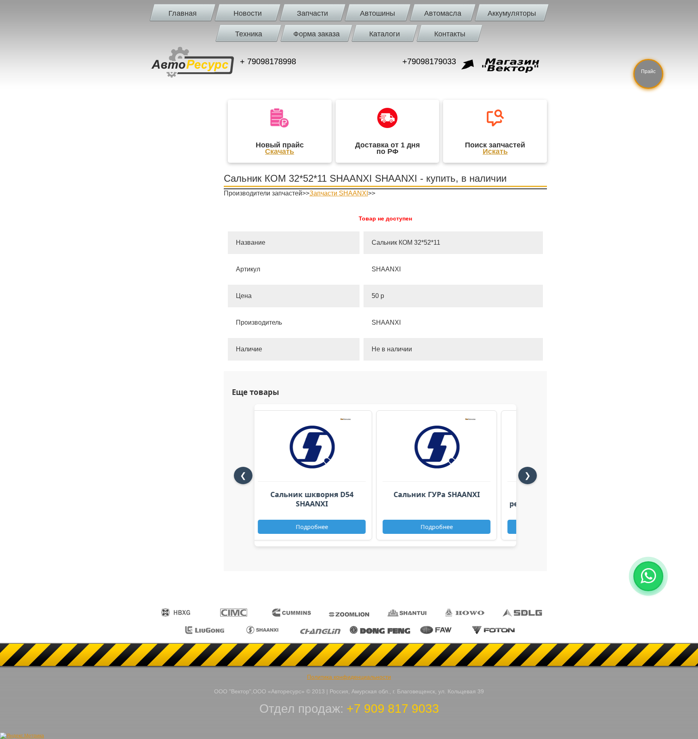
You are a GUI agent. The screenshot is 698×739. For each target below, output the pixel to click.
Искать (495, 151)
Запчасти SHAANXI (338, 193)
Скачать (279, 151)
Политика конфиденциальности (349, 677)
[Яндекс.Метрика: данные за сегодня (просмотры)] (22, 736)
